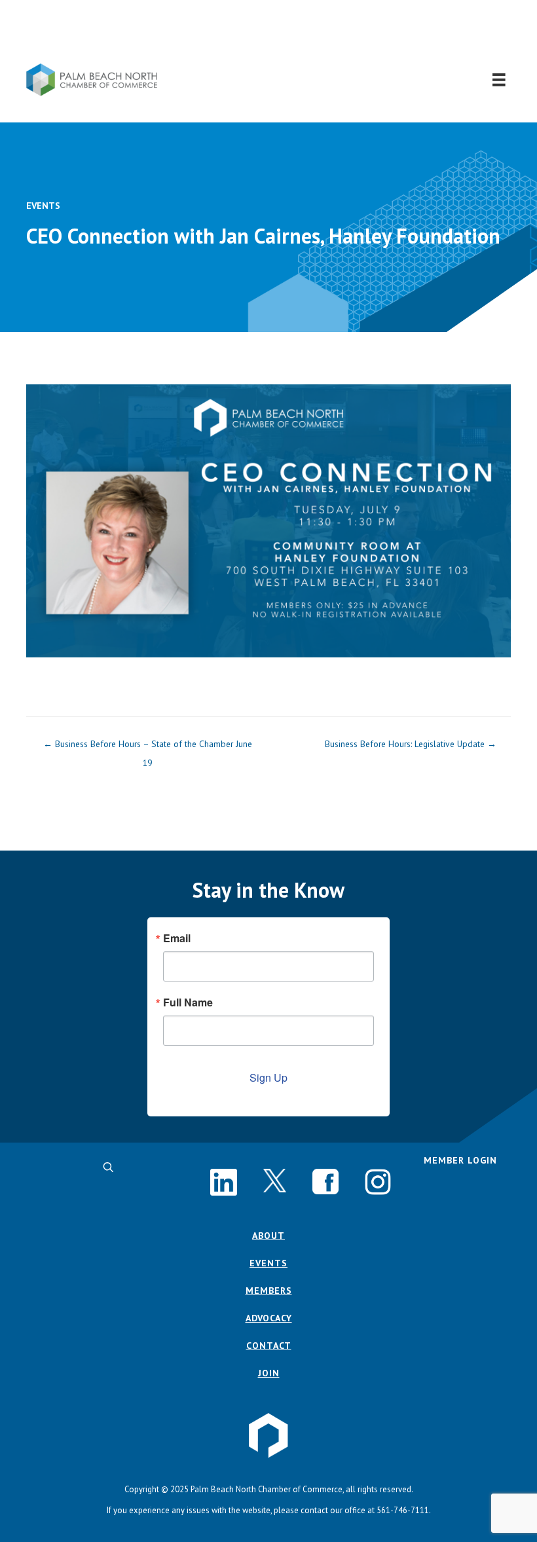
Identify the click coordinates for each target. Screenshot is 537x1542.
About (268, 1235)
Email (177, 938)
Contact (268, 1345)
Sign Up (268, 1077)
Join (269, 1373)
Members (269, 1290)
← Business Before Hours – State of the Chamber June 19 (147, 747)
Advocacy (269, 1318)
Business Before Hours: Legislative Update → (410, 744)
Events (43, 205)
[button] (269, 32)
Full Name (188, 1002)
